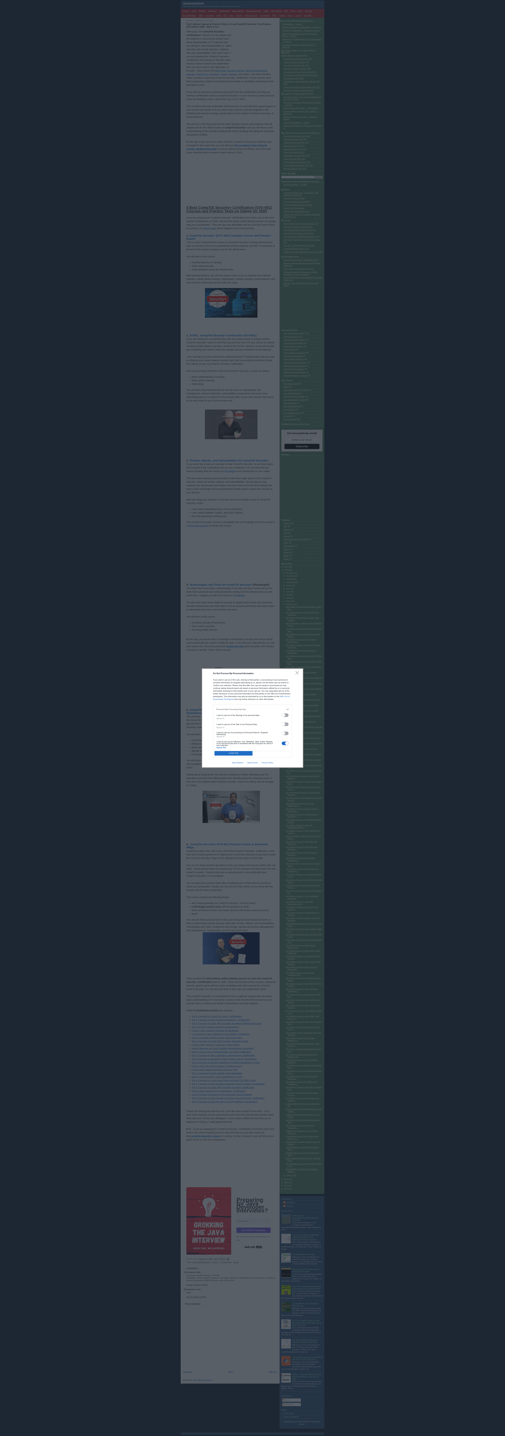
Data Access (252, 763)
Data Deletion (237, 763)
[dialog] (252, 718)
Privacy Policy (267, 763)
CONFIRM (233, 753)
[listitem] (252, 709)
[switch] (285, 715)
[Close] (298, 673)
